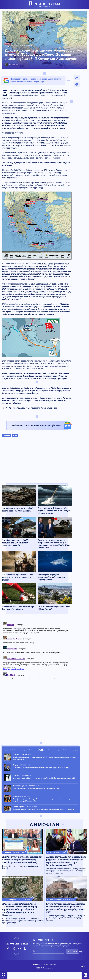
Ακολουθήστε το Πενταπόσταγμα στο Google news (36, 425)
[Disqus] (37, 650)
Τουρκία (6, 435)
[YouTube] (19, 948)
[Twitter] (14, 948)
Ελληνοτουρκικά (11, 46)
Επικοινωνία (51, 964)
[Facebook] (8, 948)
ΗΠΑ (15, 435)
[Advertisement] (37, 462)
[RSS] (25, 948)
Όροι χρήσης (38, 964)
